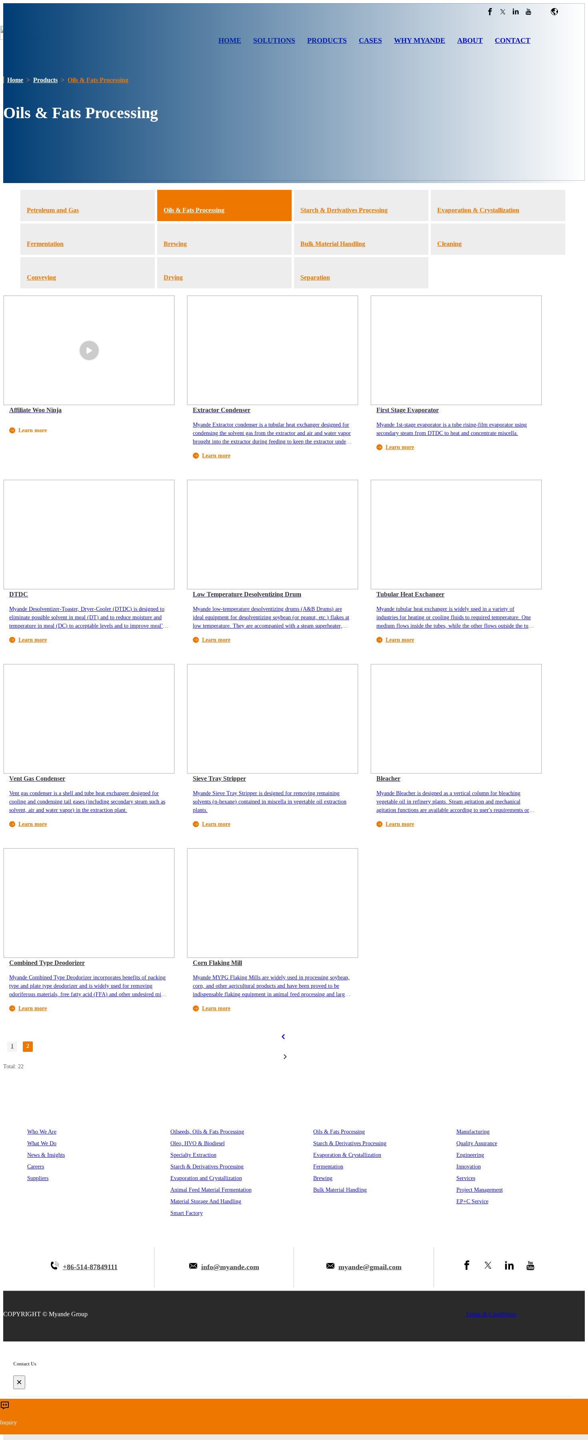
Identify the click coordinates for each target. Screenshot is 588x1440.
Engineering (470, 1155)
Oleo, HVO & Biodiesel (197, 1143)
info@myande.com (230, 1267)
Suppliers (37, 1178)
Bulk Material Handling (340, 1190)
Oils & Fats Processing (98, 80)
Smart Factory (186, 1213)
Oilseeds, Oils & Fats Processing (207, 1132)
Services (465, 1178)
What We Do (41, 1143)
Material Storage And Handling (205, 1201)
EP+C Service (472, 1201)
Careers (35, 1167)
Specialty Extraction (193, 1155)
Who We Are (41, 1132)
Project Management (479, 1190)
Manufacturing (473, 1132)
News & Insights (46, 1155)
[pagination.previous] (283, 1036)
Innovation (468, 1167)
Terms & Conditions (490, 1314)
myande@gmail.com (370, 1267)
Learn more (216, 456)
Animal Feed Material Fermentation (211, 1190)
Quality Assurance (476, 1143)
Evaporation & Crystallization (347, 1155)
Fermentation (328, 1167)
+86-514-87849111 (90, 1267)
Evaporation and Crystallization (206, 1178)
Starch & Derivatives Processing (207, 1167)
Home (15, 80)
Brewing (322, 1178)
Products (45, 80)
